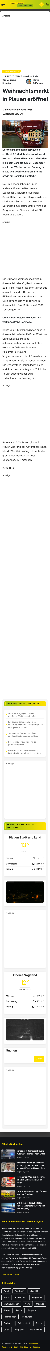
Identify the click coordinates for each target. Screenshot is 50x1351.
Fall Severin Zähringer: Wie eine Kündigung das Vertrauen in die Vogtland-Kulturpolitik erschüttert (25, 725)
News (27, 1304)
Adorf (6, 1291)
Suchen (11, 1050)
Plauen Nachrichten (12, 71)
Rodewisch (27, 1317)
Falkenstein (20, 1297)
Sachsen (8, 1323)
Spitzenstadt (24, 1323)
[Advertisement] (25, 42)
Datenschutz (6, 1347)
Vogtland (19, 1329)
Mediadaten (35, 1347)
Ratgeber (32, 1310)
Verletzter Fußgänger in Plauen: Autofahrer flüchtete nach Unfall (22, 714)
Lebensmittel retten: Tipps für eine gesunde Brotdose (23, 743)
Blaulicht (34, 1291)
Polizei (19, 1310)
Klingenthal (37, 1297)
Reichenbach (10, 1317)
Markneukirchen (11, 1304)
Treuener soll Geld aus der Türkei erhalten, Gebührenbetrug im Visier (23, 734)
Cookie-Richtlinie (21, 1347)
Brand (6, 1297)
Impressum (33, 1343)
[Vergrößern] (41, 884)
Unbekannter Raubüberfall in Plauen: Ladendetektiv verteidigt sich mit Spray (25, 751)
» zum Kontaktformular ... (11, 1274)
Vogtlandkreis (35, 1329)
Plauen (7, 1310)
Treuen (39, 1323)
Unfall (6, 1329)
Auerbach (19, 1291)
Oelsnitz (40, 1304)
